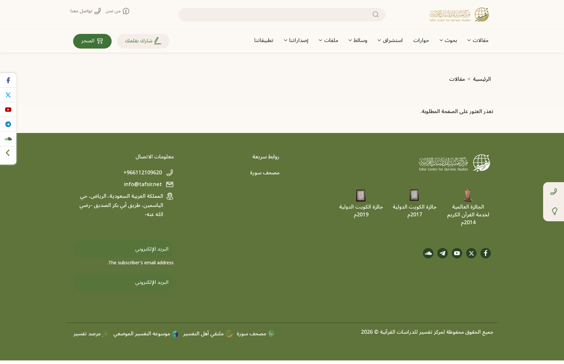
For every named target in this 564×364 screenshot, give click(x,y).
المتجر (88, 40)
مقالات (480, 40)
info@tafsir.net (143, 184)
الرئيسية (482, 79)
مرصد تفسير (87, 333)
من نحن (113, 11)
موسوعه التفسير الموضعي (142, 333)
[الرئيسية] (459, 14)
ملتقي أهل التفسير (204, 333)
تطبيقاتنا (264, 40)
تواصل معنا (82, 11)
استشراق (393, 40)
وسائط (360, 40)
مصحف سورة (264, 172)
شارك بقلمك (139, 40)
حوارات (421, 40)
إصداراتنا (298, 40)
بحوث (451, 40)
